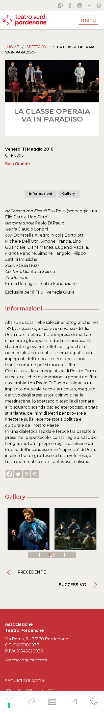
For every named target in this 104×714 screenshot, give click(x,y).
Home (13, 47)
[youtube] (89, 5)
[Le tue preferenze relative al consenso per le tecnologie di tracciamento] (9, 705)
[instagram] (79, 5)
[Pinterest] (26, 474)
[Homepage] (24, 20)
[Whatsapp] (35, 474)
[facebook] (70, 5)
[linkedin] (98, 5)
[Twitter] (18, 474)
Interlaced (38, 660)
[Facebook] (9, 474)
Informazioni (40, 193)
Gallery (68, 193)
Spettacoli (38, 47)
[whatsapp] (60, 5)
